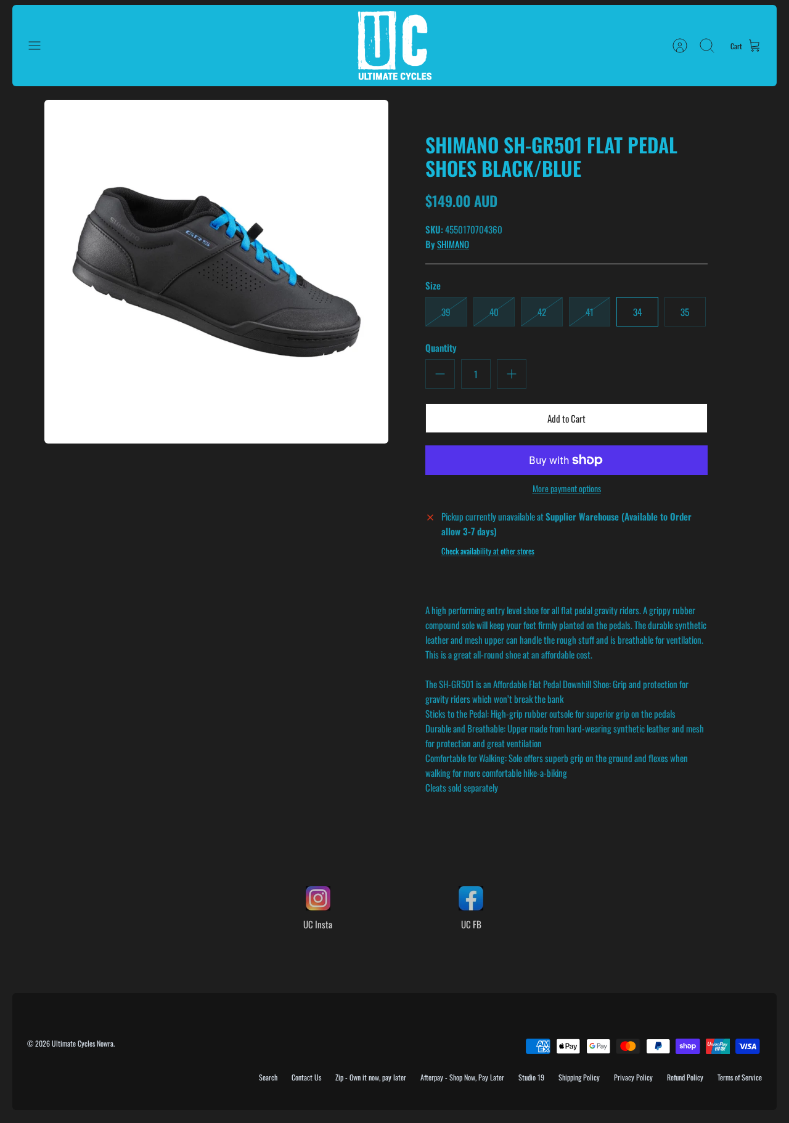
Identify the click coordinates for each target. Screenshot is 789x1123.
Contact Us (306, 1077)
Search (268, 1077)
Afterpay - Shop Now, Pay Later (462, 1077)
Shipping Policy (579, 1077)
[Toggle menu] (40, 45)
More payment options (567, 489)
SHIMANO (453, 244)
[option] (216, 272)
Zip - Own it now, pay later (370, 1077)
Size (433, 285)
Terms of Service (739, 1077)
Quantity (441, 347)
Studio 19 (531, 1077)
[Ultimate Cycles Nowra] (394, 45)
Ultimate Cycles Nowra (82, 1043)
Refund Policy (685, 1077)
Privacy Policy (633, 1077)
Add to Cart (566, 418)
